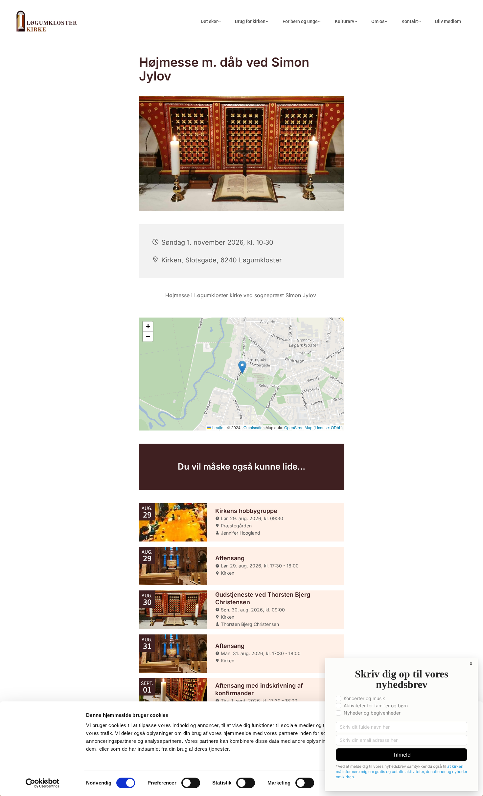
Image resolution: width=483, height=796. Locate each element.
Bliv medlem (448, 21)
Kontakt (410, 21)
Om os (377, 21)
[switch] (190, 783)
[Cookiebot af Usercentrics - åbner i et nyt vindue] (42, 783)
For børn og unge (300, 21)
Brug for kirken (250, 21)
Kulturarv (344, 21)
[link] (211, 21)
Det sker (209, 21)
